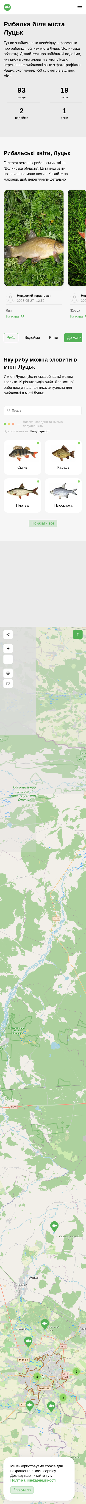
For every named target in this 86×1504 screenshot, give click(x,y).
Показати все (43, 523)
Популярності (40, 431)
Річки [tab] (53, 338)
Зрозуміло (22, 1490)
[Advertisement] (43, 584)
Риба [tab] (11, 338)
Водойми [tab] (32, 338)
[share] (8, 634)
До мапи (74, 338)
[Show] (28, 1342)
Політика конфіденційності (33, 1480)
